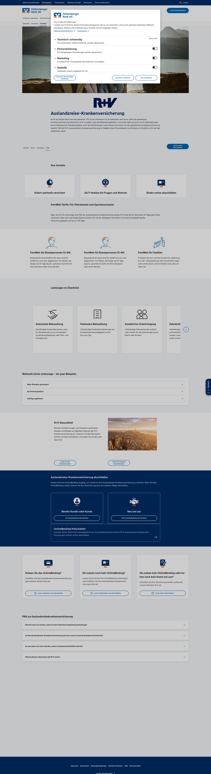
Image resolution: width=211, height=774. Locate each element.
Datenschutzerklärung (63, 31)
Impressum (82, 31)
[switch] (154, 48)
